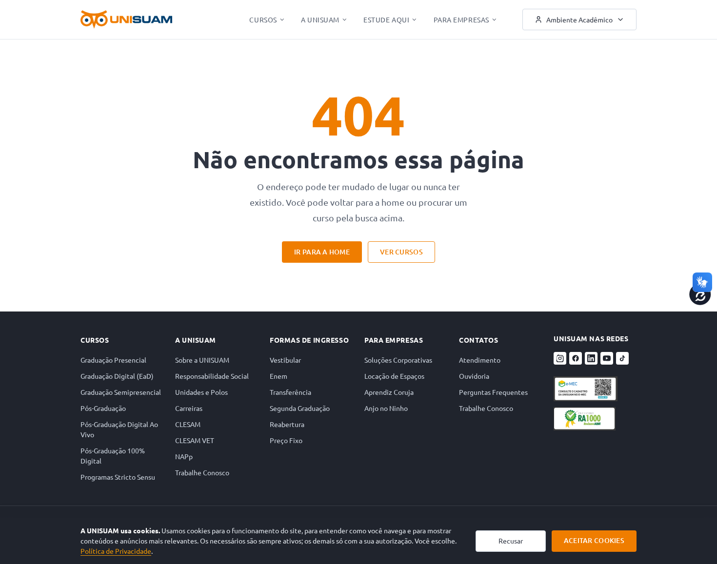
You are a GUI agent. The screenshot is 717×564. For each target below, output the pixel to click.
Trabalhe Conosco (202, 472)
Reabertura (287, 424)
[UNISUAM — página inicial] (126, 19)
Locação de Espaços (394, 375)
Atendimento (479, 359)
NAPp (184, 456)
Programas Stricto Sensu (117, 476)
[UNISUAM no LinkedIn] (591, 358)
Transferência (290, 392)
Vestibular (285, 359)
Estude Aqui (386, 19)
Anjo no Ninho (386, 408)
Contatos (478, 339)
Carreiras (188, 408)
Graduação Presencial (113, 359)
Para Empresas (461, 19)
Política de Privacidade (115, 550)
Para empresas (393, 339)
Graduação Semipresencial (120, 392)
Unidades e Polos (201, 392)
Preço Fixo (286, 440)
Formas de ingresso (309, 339)
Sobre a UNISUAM (202, 359)
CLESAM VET (194, 440)
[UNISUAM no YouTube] (606, 358)
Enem (278, 375)
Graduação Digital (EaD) (117, 375)
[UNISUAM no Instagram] (560, 358)
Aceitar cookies (594, 540)
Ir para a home (322, 251)
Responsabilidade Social (212, 375)
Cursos (263, 19)
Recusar (510, 540)
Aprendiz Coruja (389, 392)
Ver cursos (401, 251)
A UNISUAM (320, 19)
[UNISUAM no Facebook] (575, 358)
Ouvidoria (474, 375)
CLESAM (187, 424)
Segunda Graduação (300, 408)
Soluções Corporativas (398, 359)
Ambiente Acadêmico (579, 19)
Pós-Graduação (103, 408)
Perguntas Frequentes (493, 392)
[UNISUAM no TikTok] (622, 358)
